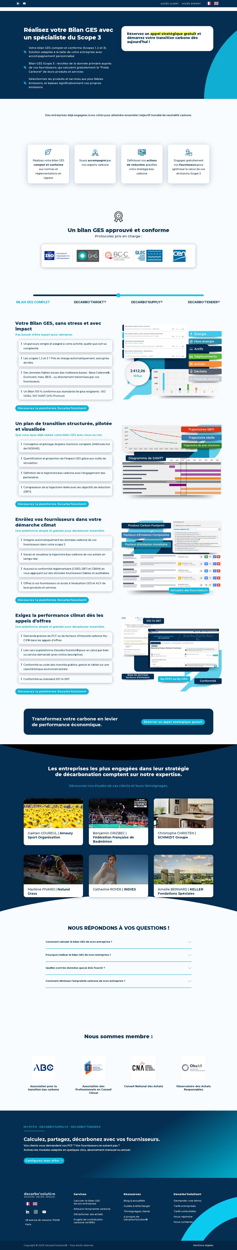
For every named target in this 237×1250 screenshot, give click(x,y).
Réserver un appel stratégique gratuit (173, 721)
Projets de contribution (88, 1219)
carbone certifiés (84, 1222)
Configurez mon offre (42, 1160)
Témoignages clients (137, 1211)
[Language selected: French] (214, 3)
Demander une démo (187, 1200)
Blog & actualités (134, 1200)
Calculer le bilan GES (87, 1200)
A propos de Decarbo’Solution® (136, 1218)
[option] (217, 3)
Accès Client (170, 3)
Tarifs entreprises (185, 1205)
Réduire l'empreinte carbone (92, 1208)
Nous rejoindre (183, 1216)
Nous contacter (183, 1221)
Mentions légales (203, 1245)
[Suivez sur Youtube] (24, 3)
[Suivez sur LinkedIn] (17, 3)
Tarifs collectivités (185, 1211)
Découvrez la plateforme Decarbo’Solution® (52, 408)
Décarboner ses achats (88, 1214)
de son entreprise (85, 1203)
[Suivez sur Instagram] (35, 1211)
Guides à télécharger (137, 1205)
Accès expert (191, 3)
